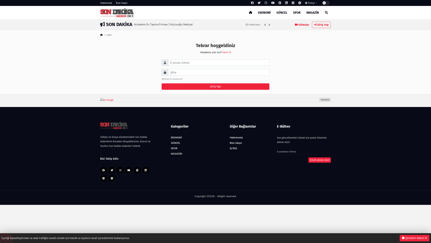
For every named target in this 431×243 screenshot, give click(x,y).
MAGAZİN (312, 13)
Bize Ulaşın (121, 3)
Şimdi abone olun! (319, 160)
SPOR (297, 13)
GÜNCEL (281, 13)
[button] (265, 24)
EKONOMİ (264, 13)
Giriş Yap (323, 24)
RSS (234, 148)
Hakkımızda (106, 3)
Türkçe (311, 3)
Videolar (303, 24)
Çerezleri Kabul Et (416, 238)
